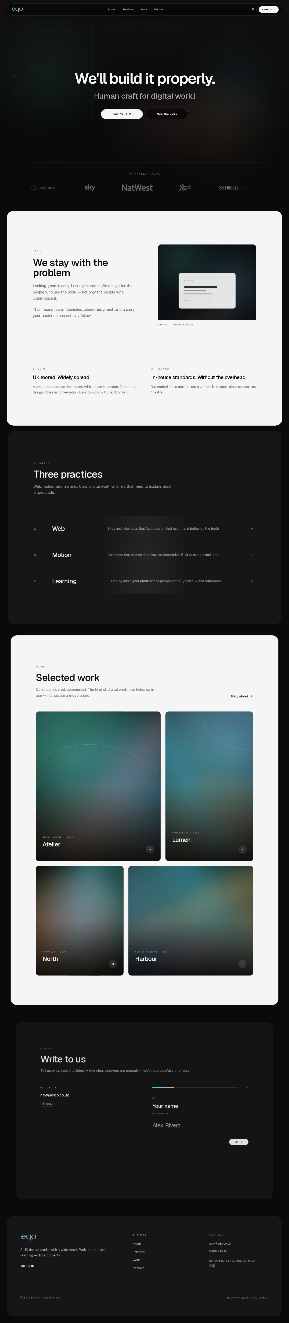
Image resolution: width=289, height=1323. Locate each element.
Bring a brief (239, 696)
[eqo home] (16, 9)
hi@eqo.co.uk (218, 1251)
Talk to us (119, 114)
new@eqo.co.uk (54, 1095)
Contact (159, 9)
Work (143, 9)
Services (128, 9)
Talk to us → (29, 1266)
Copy (49, 1104)
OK (237, 1142)
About (112, 9)
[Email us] (253, 9)
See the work (167, 114)
